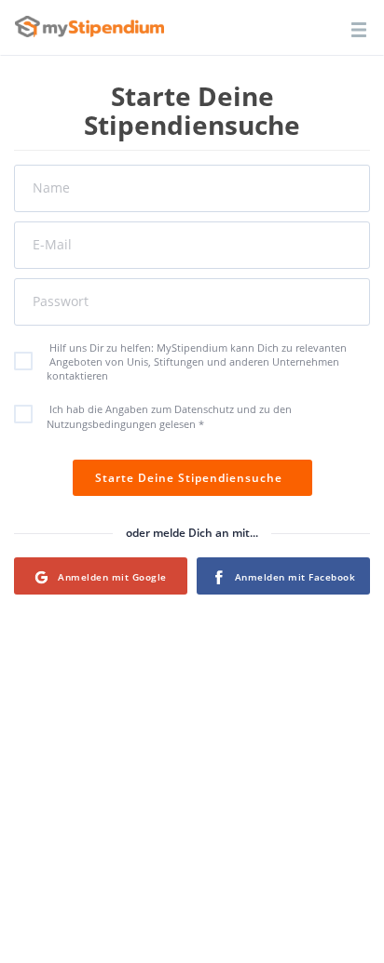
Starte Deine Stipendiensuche (192, 478)
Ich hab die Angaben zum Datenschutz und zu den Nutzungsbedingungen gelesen (169, 416)
